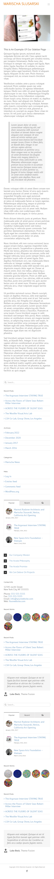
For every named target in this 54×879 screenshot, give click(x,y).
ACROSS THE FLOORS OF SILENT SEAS (24, 811)
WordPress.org (12, 491)
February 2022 (12, 432)
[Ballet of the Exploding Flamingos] (8, 782)
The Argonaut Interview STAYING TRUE (30, 739)
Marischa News (12, 462)
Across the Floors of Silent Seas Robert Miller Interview (24, 805)
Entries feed (11, 481)
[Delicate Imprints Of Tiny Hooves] (26, 773)
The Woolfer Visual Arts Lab (18, 816)
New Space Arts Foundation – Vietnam (28, 752)
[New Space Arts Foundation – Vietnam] (9, 750)
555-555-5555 (18, 593)
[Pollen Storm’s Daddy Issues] (36, 773)
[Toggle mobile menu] (49, 4)
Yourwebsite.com (17, 601)
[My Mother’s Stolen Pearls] (8, 773)
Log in (8, 476)
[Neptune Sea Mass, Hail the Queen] (17, 773)
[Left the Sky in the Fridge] (45, 773)
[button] (27, 555)
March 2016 (11, 448)
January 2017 (11, 442)
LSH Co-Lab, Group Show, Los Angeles (23, 821)
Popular (12, 715)
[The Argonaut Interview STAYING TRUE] (9, 737)
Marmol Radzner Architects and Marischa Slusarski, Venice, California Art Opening (29, 724)
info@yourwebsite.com (21, 598)
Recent (27, 715)
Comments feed (12, 486)
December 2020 (13, 437)
